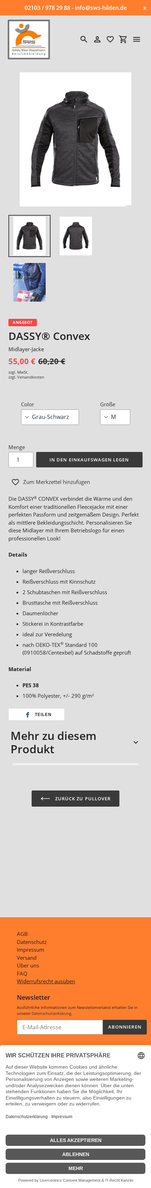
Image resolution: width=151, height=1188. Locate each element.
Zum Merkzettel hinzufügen (56, 481)
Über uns (28, 965)
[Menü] (136, 39)
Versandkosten (30, 377)
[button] (36, 715)
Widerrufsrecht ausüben (46, 981)
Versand (27, 957)
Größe (107, 404)
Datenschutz (32, 941)
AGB (22, 933)
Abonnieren (124, 1027)
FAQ (22, 973)
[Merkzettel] (110, 39)
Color (27, 404)
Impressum (30, 949)
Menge (16, 447)
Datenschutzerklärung (51, 1013)
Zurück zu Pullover (82, 798)
